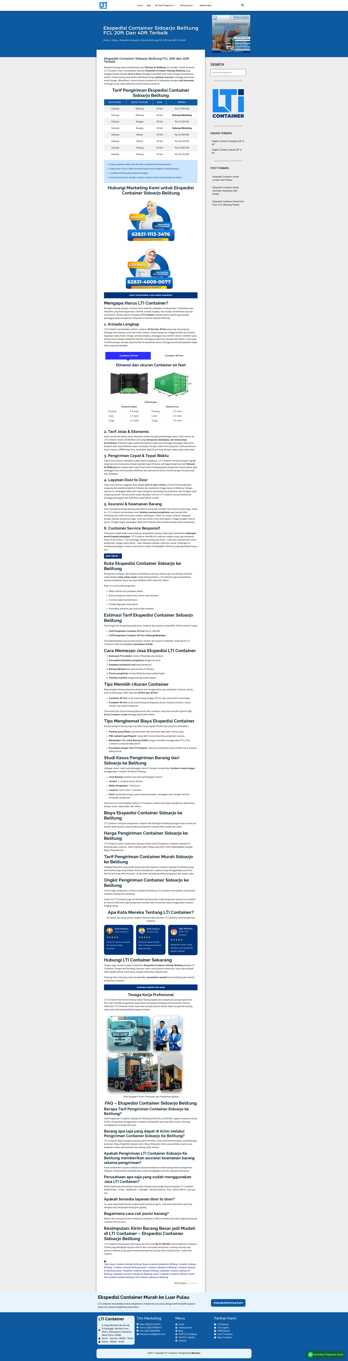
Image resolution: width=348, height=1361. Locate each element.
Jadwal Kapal (205, 5)
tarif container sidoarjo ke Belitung (151, 1277)
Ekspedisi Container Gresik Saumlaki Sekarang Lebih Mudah (225, 190)
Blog (149, 5)
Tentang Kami (186, 5)
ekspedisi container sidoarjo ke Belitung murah (136, 1274)
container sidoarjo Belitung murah (130, 1267)
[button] (241, 5)
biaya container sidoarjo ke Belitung (160, 1264)
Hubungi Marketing (182, 115)
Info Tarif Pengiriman (164, 5)
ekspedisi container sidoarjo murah (177, 1274)
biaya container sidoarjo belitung (125, 1264)
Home (140, 5)
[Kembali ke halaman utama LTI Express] (116, 5)
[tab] (128, 356)
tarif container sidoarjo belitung (119, 1277)
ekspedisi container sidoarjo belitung (141, 1271)
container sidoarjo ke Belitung (162, 1267)
